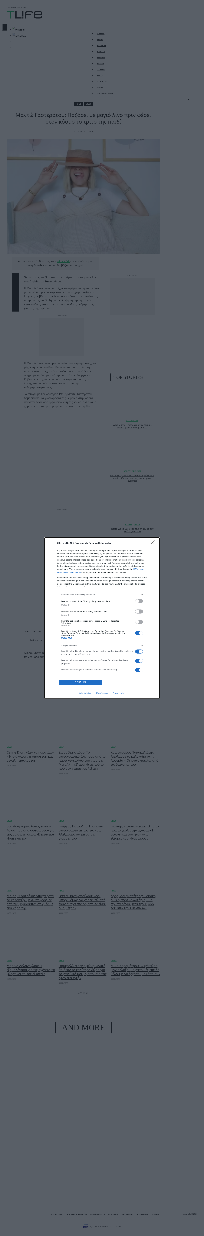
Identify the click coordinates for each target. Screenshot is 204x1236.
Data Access (102, 693)
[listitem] (102, 594)
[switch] (139, 601)
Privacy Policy (118, 693)
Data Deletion (85, 693)
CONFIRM (80, 682)
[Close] (154, 543)
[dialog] (102, 618)
